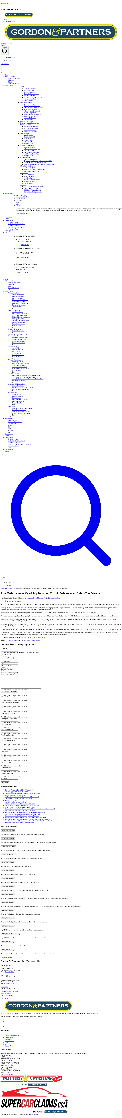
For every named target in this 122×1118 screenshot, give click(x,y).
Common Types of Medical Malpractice (16, 792)
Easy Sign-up (9, 231)
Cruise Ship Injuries (30, 168)
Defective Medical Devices (32, 180)
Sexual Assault (28, 140)
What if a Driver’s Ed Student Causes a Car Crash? (20, 804)
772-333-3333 (25, 273)
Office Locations (10, 76)
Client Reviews (20, 198)
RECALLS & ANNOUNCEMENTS (19, 444)
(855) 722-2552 (21, 637)
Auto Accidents (55, 598)
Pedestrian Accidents (30, 99)
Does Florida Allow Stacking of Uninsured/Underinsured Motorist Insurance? (28, 819)
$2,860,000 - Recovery (8, 862)
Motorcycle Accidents (30, 95)
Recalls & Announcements (16, 227)
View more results (6, 957)
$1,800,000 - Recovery (8, 894)
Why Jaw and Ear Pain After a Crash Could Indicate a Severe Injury (25, 812)
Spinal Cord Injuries (30, 142)
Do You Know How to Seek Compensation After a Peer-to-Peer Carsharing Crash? (30, 809)
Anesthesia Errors (29, 104)
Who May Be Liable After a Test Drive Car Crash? (20, 810)
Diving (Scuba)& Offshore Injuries (34, 169)
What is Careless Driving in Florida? (15, 795)
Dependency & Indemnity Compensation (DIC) (38, 161)
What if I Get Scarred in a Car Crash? (16, 802)
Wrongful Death (28, 143)
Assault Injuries (28, 135)
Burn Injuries (28, 138)
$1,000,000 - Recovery (8, 942)
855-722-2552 (5, 64)
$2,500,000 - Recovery (8, 870)
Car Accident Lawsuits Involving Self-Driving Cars (20, 798)
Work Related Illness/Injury (32, 154)
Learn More (4, 975)
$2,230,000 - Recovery (8, 886)
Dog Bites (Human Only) (31, 126)
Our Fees (19, 200)
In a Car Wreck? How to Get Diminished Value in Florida (22, 797)
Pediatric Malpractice (30, 118)
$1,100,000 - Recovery (8, 918)
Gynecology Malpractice (31, 109)
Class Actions (24, 173)
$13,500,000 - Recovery (8, 830)
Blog (17, 202)
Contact (7, 232)
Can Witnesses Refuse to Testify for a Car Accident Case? (22, 805)
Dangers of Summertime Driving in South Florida (19, 822)
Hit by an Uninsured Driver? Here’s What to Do (19, 790)
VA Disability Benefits (30, 159)
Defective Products (29, 181)
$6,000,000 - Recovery (8, 838)
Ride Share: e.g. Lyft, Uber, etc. (33, 97)
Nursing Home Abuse (26, 121)
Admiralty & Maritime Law (28, 166)
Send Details (5, 782)
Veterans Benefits (25, 157)
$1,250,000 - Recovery (8, 910)
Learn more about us (22, 214)
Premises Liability (25, 125)
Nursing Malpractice (30, 113)
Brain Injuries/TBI (29, 137)
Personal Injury (24, 133)
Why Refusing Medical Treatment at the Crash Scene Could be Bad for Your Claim (30, 821)
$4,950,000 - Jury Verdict (8, 846)
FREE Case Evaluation (8, 21)
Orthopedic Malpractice (31, 116)
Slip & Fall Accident (30, 130)
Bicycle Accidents (29, 92)
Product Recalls (28, 183)
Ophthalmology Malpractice (32, 114)
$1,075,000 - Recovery (8, 926)
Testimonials (12, 423)
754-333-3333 (25, 257)
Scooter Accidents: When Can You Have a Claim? (20, 807)
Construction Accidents (31, 128)
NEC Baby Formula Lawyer (20, 411)
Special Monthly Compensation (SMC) (35, 162)
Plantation (11, 80)
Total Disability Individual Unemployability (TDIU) (39, 164)
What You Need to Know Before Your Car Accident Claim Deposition (26, 817)
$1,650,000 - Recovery (8, 902)
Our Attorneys (9, 217)
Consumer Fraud (29, 174)
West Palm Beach (13, 83)
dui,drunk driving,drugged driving (31, 640)
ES (2, 55)
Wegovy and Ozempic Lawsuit (33, 192)
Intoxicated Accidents (30, 131)
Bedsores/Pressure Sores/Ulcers (33, 107)
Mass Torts (23, 185)
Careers (18, 205)
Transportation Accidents (31, 152)
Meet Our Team (21, 195)
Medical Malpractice (26, 102)
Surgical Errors (28, 119)
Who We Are (8, 193)
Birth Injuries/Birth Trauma (32, 106)
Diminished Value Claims (31, 94)
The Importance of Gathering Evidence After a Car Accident (23, 793)
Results (7, 218)
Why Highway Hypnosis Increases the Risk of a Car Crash (22, 814)
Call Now (4, 19)
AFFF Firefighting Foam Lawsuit (34, 186)
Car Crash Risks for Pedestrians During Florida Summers (22, 816)
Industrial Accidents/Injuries (32, 149)
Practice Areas (9, 85)
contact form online (39, 637)
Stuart (10, 82)
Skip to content (5, 3)
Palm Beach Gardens (14, 78)
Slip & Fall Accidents (30, 150)
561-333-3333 (25, 245)
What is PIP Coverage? (11, 800)
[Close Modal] (1, 5)
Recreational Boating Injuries (32, 171)
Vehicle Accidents (25, 87)
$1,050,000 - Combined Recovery (11, 934)
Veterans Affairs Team (22, 197)
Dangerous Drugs (29, 176)
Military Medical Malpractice (32, 111)
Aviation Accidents (29, 90)
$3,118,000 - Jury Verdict (8, 854)
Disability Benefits (29, 147)
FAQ (17, 204)
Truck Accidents (28, 100)
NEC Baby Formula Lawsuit (32, 190)
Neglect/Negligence (18, 331)
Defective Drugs (13, 222)
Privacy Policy (33, 1114)
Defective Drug (13, 439)
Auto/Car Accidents (30, 88)
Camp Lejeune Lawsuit (31, 188)
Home (6, 75)
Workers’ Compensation (27, 145)
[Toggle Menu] (1, 69)
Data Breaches (28, 178)
